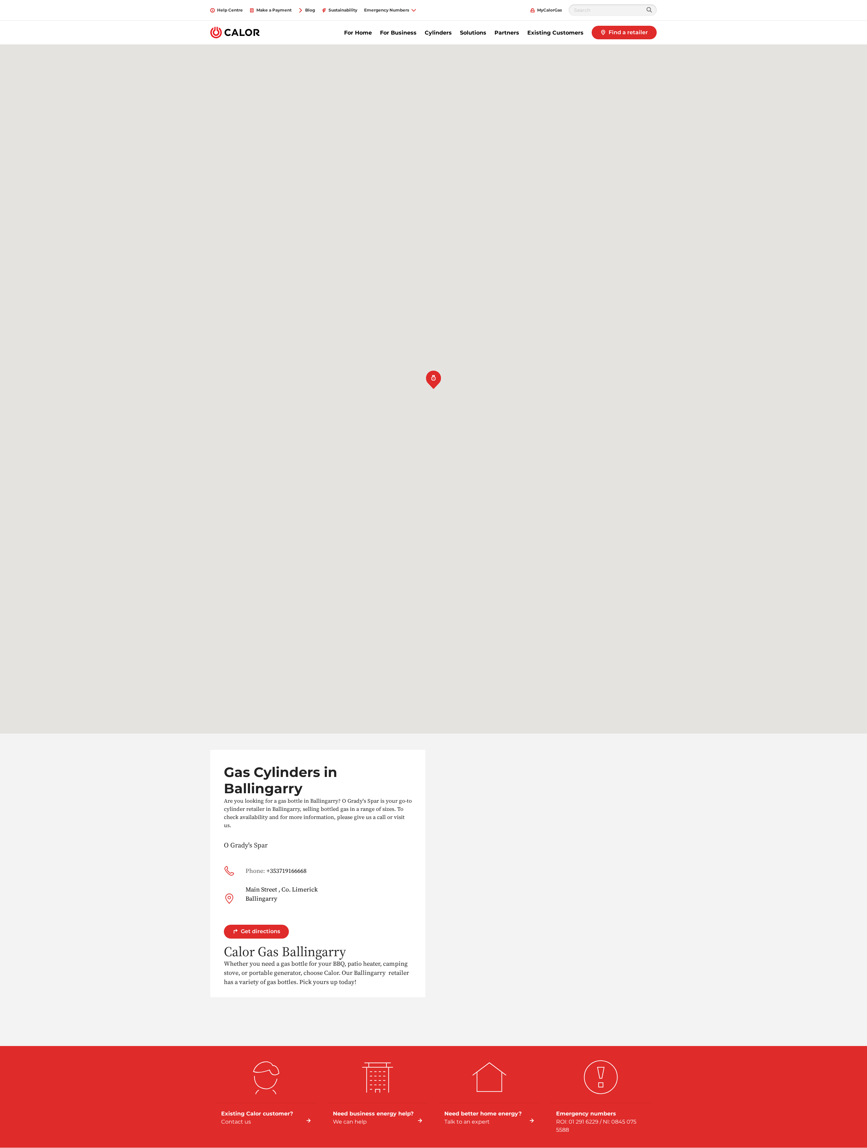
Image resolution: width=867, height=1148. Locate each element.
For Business (398, 32)
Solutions (473, 32)
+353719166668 (276, 870)
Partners (506, 32)
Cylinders (438, 32)
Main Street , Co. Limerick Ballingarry (282, 894)
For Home (358, 32)
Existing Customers (555, 32)
